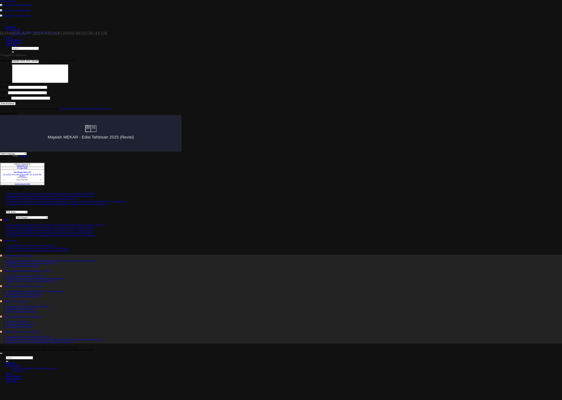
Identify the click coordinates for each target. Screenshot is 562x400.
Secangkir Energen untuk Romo (22, 266)
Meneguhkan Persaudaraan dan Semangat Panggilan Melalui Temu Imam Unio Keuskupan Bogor (57, 204)
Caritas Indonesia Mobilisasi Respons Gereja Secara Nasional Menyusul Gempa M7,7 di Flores (55, 225)
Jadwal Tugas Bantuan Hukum (22, 312)
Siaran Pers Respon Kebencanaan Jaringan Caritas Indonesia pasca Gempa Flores (49, 233)
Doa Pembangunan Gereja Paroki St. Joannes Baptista (34, 291)
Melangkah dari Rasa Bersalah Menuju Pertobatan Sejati (35, 278)
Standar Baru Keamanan (19, 327)
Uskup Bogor (13, 29)
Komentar (6, 82)
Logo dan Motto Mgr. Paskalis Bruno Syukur (34, 368)
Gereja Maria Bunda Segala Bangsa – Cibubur (27, 271)
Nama (4, 87)
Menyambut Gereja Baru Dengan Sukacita (28, 306)
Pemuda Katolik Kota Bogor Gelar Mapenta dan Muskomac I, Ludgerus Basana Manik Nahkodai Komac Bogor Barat (66, 201)
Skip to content (7, 1)
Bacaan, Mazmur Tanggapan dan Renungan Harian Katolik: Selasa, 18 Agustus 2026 (50, 228)
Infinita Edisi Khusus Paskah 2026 (23, 294)
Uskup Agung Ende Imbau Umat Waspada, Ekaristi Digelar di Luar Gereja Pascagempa (51, 235)
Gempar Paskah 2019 (17, 321)
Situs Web (5, 98)
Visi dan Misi (18, 371)
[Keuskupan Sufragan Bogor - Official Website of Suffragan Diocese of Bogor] (15, 10)
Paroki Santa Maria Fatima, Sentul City (23, 317)
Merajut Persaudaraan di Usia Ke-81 (25, 276)
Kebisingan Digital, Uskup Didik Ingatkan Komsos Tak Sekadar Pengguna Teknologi (49, 196)
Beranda (10, 27)
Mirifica (6, 220)
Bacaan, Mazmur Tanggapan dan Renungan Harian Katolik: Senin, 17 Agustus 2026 (49, 230)
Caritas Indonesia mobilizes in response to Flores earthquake (37, 248)
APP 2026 (11, 381)
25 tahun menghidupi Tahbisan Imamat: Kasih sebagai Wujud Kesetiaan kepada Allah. (50, 194)
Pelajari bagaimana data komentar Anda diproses (85, 108)
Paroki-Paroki (13, 376)
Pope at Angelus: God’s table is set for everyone (30, 245)
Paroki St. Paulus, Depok (16, 301)
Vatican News (10, 240)
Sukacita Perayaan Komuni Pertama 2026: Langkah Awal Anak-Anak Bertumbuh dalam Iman (54, 339)
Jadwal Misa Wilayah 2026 (20, 309)
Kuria (9, 37)
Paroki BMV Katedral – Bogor (18, 256)
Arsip (2, 212)
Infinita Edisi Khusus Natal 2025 (22, 296)
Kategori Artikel (8, 217)
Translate (24, 156)
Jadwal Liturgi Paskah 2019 (20, 324)
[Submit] (7, 361)
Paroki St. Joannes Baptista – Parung (22, 286)
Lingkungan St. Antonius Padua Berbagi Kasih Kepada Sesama (39, 342)
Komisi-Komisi (14, 379)
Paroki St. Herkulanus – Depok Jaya (21, 332)
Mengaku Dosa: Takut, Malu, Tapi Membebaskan (31, 281)
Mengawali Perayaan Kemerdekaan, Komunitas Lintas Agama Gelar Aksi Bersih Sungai (51, 261)
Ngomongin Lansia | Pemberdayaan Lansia (28, 337)
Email (3, 92)
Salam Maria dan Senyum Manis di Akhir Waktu (30, 263)
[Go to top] (1, 353)
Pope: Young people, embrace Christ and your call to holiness (38, 251)
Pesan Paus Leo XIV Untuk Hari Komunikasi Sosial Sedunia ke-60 (40, 199)
